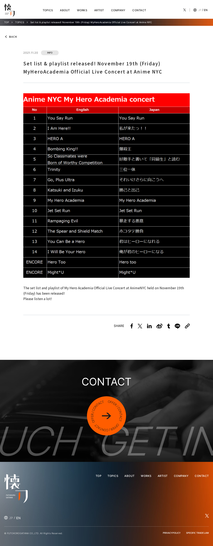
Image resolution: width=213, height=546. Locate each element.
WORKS (82, 10)
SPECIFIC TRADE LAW (197, 532)
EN (206, 10)
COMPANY (118, 10)
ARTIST (99, 10)
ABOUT (65, 10)
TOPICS (48, 10)
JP (199, 10)
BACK (13, 36)
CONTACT (139, 10)
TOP (6, 22)
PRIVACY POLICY (171, 532)
